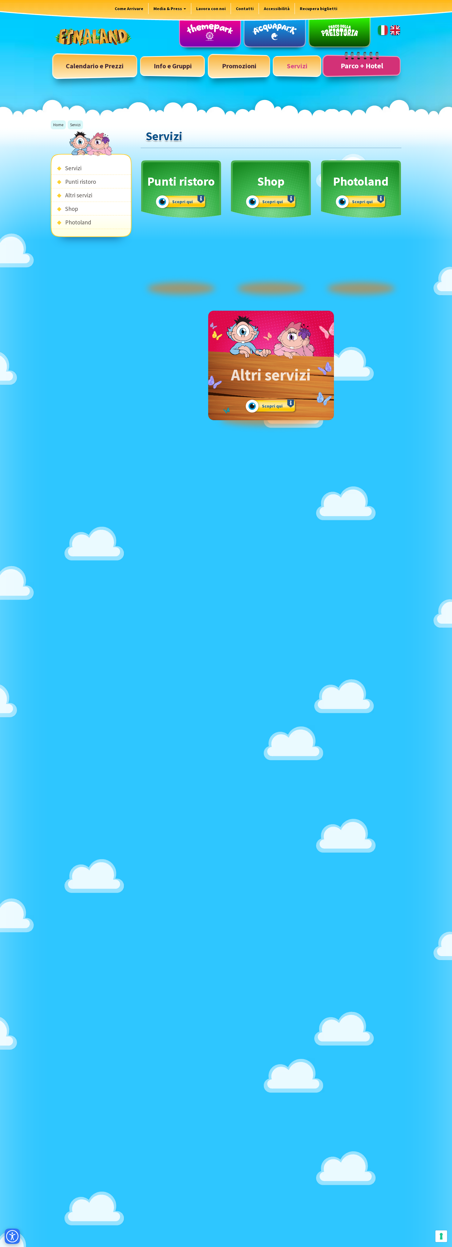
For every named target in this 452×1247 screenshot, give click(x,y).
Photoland (78, 222)
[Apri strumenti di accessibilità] (12, 1236)
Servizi (73, 168)
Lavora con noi (211, 8)
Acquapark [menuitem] (274, 31)
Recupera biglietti (318, 8)
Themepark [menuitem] (210, 31)
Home (58, 125)
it (383, 30)
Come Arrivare (129, 8)
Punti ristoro (80, 181)
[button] (173, 66)
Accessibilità (277, 8)
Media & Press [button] (168, 8)
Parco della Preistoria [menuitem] (339, 31)
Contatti (245, 8)
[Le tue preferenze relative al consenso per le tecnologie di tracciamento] (441, 1236)
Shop (71, 208)
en (395, 30)
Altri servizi (78, 195)
